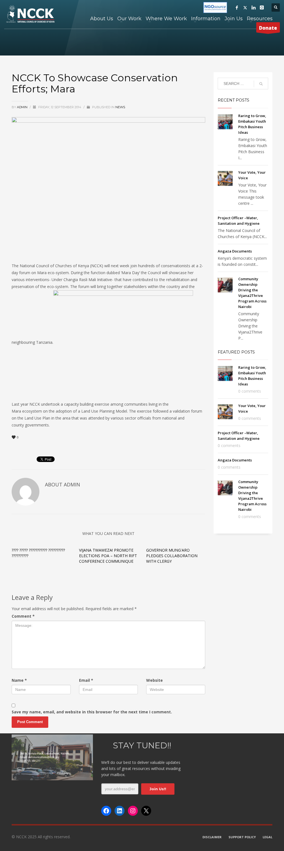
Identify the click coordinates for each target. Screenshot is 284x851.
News (120, 107)
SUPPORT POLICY (242, 837)
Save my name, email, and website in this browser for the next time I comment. (92, 711)
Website (154, 680)
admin (22, 107)
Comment (23, 616)
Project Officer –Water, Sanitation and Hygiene (239, 435)
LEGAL (267, 837)
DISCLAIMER (212, 837)
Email (86, 680)
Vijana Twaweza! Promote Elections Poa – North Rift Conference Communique (108, 555)
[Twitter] (245, 7)
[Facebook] (237, 7)
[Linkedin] (253, 7)
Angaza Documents (235, 251)
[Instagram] (262, 7)
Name (19, 680)
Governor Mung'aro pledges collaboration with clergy (171, 555)
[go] (261, 84)
